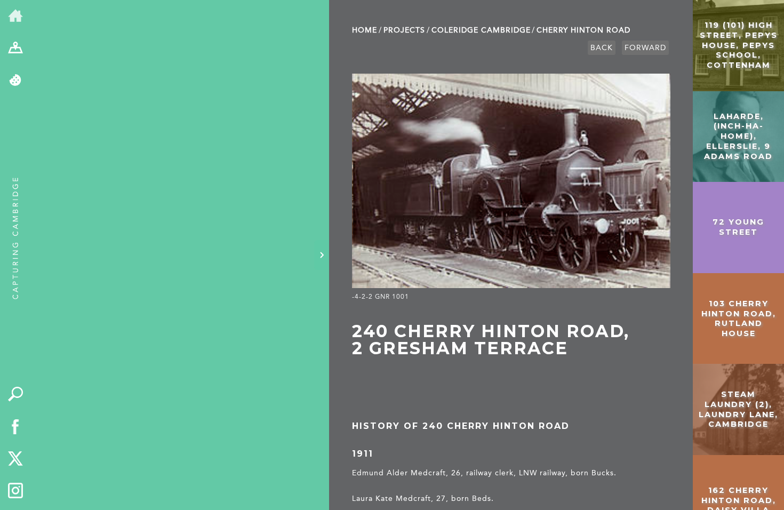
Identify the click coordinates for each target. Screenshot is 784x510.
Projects (404, 30)
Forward (645, 47)
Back (601, 47)
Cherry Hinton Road (583, 30)
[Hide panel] (321, 255)
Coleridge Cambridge (481, 30)
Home (364, 30)
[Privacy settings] (15, 81)
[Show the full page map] (15, 49)
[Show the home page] (15, 16)
